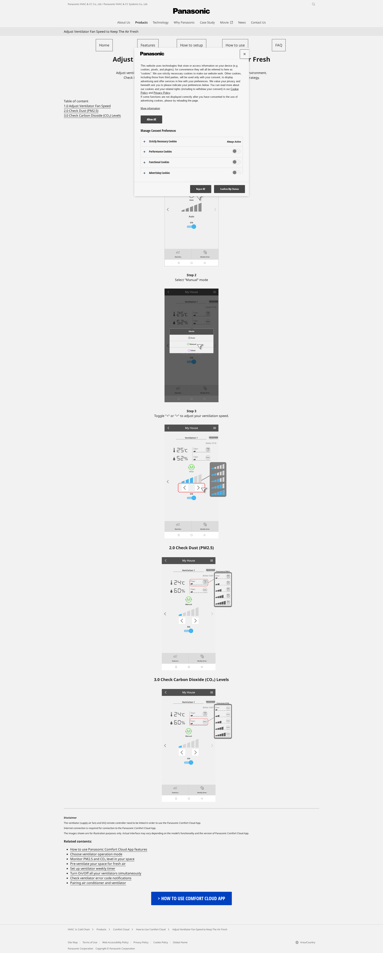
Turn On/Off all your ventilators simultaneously (105, 873)
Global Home (180, 942)
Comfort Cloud (121, 929)
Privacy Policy (140, 942)
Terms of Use (90, 942)
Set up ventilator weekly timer (92, 868)
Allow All (151, 119)
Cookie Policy (160, 942)
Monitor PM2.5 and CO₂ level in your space (102, 859)
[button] (104, 45)
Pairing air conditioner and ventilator (98, 883)
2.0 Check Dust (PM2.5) (81, 110)
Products (101, 929)
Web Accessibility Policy (115, 942)
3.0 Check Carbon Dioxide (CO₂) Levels (92, 115)
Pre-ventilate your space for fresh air (98, 863)
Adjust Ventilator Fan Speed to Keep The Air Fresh (199, 929)
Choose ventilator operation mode (96, 854)
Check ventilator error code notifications (100, 878)
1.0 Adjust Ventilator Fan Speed (87, 106)
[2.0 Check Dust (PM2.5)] (191, 613)
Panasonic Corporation (80, 948)
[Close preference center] (244, 54)
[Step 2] (191, 345)
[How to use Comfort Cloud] (191, 894)
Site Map (73, 942)
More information (150, 108)
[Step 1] (191, 209)
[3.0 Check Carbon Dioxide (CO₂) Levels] (191, 745)
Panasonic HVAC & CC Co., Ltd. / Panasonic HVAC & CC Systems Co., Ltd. (108, 4)
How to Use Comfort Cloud (151, 929)
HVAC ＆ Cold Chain (79, 929)
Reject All (200, 189)
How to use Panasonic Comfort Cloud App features (108, 849)
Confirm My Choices (229, 189)
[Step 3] (191, 481)
